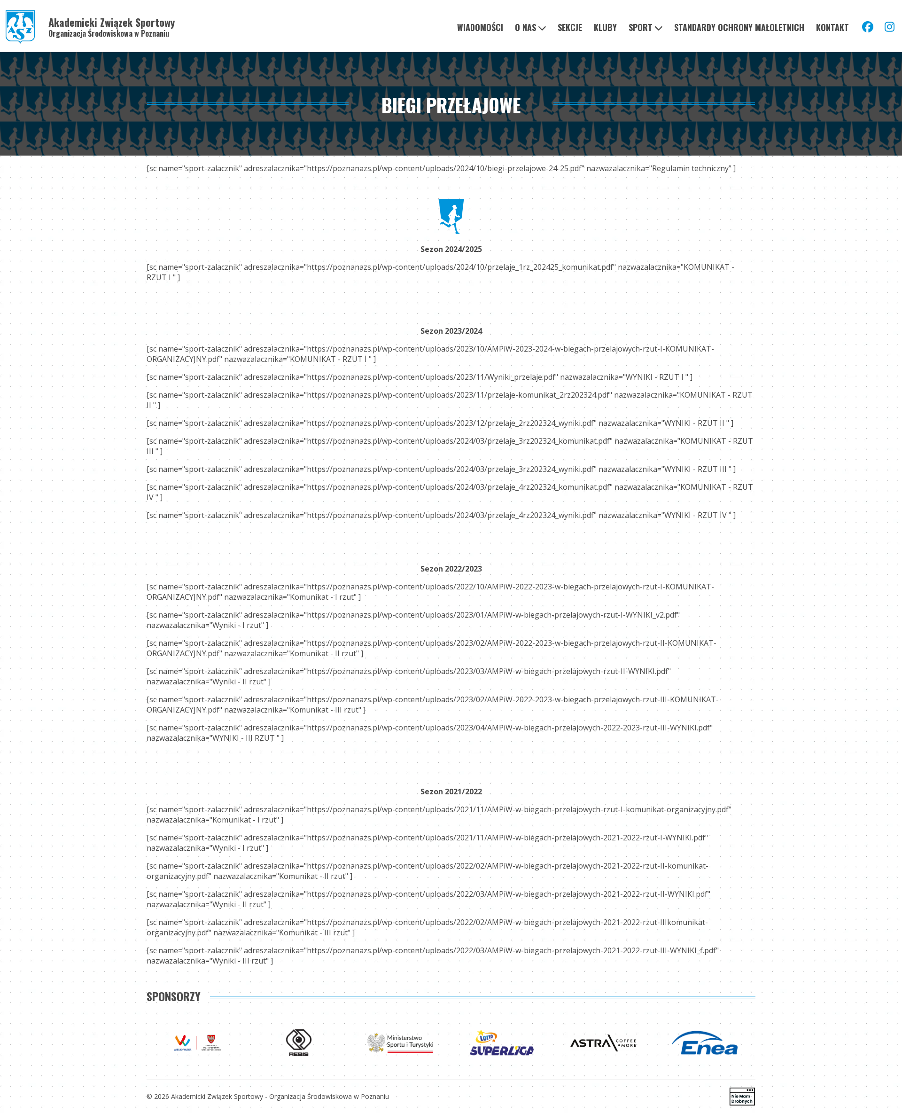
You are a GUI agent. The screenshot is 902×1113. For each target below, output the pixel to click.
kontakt (832, 27)
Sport (641, 27)
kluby (605, 27)
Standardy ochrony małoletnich (739, 27)
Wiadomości (480, 27)
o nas (525, 27)
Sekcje (570, 27)
